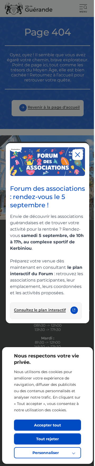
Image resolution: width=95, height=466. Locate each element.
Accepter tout (47, 425)
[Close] (77, 154)
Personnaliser (45, 452)
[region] (47, 233)
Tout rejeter (47, 439)
